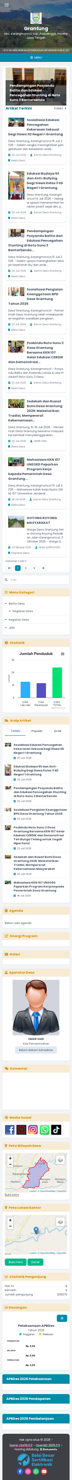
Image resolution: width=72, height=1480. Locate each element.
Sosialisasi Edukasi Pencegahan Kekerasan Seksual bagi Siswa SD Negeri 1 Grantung (35, 127)
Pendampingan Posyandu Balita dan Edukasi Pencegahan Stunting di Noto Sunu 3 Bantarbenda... (35, 240)
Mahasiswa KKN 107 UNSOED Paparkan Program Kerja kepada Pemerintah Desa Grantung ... (34, 469)
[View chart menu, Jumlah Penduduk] (62, 654)
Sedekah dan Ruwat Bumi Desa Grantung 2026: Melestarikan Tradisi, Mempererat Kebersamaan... (35, 411)
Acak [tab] (57, 731)
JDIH (12, 628)
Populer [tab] (37, 731)
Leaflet (32, 1190)
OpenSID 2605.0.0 (48, 1445)
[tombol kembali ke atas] (64, 1472)
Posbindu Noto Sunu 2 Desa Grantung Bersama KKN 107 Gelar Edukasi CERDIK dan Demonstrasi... (36, 352)
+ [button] (10, 1158)
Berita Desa (17, 604)
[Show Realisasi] (46, 1334)
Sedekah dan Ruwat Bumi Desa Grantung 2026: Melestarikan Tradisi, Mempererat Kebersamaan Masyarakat (37, 863)
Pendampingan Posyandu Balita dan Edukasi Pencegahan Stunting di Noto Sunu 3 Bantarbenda (35, 92)
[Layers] (60, 1159)
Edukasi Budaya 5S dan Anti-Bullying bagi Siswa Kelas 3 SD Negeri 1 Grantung (45, 180)
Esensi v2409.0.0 (21, 1445)
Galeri (15, 954)
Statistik (17, 642)
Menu (38, 58)
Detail (35, 1262)
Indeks (59, 108)
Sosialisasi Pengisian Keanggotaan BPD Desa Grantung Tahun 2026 (35, 296)
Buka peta (12, 1195)
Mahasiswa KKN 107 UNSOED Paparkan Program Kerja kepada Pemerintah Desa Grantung (39, 886)
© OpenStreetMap (46, 1190)
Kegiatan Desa (23, 611)
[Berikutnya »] (34, 568)
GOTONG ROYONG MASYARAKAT (42, 520)
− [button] (10, 1164)
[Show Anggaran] (27, 1334)
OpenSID (61, 1190)
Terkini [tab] (15, 731)
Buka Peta (16, 1262)
